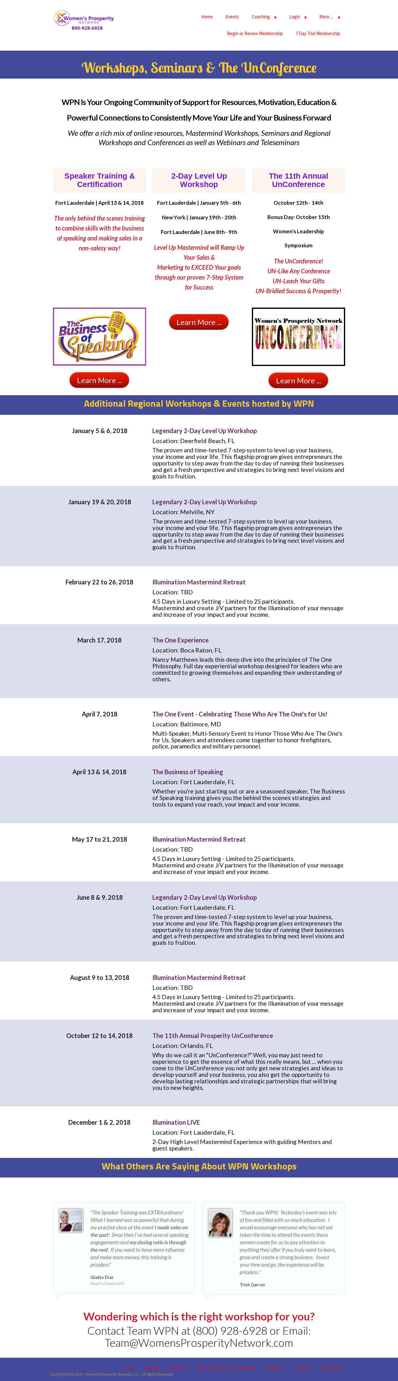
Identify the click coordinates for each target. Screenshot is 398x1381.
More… (326, 17)
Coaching (261, 17)
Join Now (301, 1367)
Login (294, 17)
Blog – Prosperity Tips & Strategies (226, 1367)
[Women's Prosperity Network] (84, 18)
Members (152, 1367)
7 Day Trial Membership (318, 33)
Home (207, 17)
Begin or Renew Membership (255, 33)
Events (232, 17)
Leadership (274, 1367)
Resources (178, 1367)
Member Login (332, 1367)
